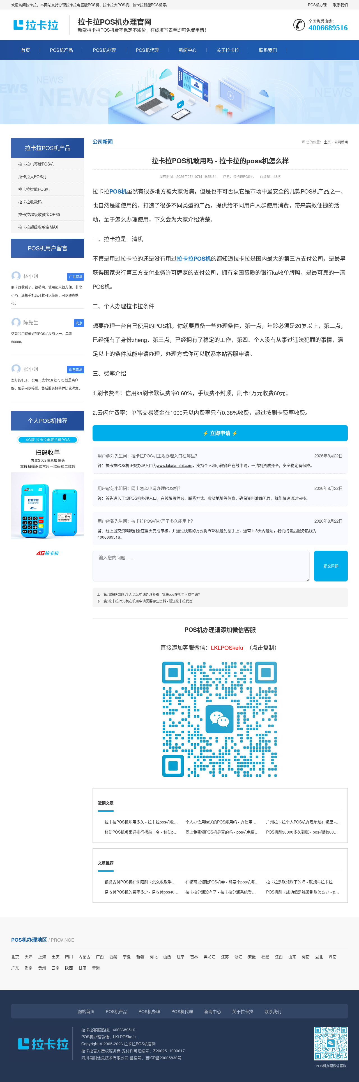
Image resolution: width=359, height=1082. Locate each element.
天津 (29, 956)
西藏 (113, 956)
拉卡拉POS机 (194, 258)
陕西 (69, 968)
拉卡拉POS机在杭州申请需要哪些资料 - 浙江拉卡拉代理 (150, 601)
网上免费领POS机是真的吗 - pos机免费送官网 (225, 832)
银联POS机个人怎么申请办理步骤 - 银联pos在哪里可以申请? (154, 594)
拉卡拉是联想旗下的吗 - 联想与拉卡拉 (299, 882)
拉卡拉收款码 (30, 201)
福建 (265, 956)
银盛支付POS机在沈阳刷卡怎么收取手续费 (142, 882)
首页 (25, 50)
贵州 (42, 968)
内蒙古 (84, 956)
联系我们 (340, 4)
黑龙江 (209, 956)
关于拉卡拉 (228, 50)
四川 (69, 956)
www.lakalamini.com (174, 465)
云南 (55, 968)
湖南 (333, 956)
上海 (42, 956)
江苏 (225, 956)
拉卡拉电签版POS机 (36, 164)
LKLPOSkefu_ (228, 647)
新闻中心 (188, 50)
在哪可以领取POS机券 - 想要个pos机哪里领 (224, 882)
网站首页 (86, 1011)
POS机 (118, 191)
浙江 (238, 956)
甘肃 (82, 968)
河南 (306, 956)
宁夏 (127, 956)
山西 (167, 956)
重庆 (55, 956)
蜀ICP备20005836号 (163, 1057)
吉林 (194, 956)
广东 (15, 968)
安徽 (252, 956)
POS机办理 (317, 4)
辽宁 (181, 956)
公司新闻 (341, 141)
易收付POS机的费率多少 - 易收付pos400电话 (145, 892)
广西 (100, 956)
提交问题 (331, 566)
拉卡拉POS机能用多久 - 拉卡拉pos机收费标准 (145, 822)
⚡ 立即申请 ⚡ (220, 433)
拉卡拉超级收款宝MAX (38, 227)
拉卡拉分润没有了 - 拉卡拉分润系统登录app (224, 892)
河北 (154, 956)
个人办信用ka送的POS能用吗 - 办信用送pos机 (226, 822)
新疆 (140, 956)
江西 (279, 956)
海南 (29, 968)
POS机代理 (147, 50)
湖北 (319, 956)
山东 (292, 956)
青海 (96, 968)
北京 (15, 956)
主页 (327, 141)
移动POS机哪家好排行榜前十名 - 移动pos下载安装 (149, 832)
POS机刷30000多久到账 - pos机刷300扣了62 (306, 832)
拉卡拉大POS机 (32, 176)
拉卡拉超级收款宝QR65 (39, 214)
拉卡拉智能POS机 (34, 189)
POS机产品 (61, 50)
